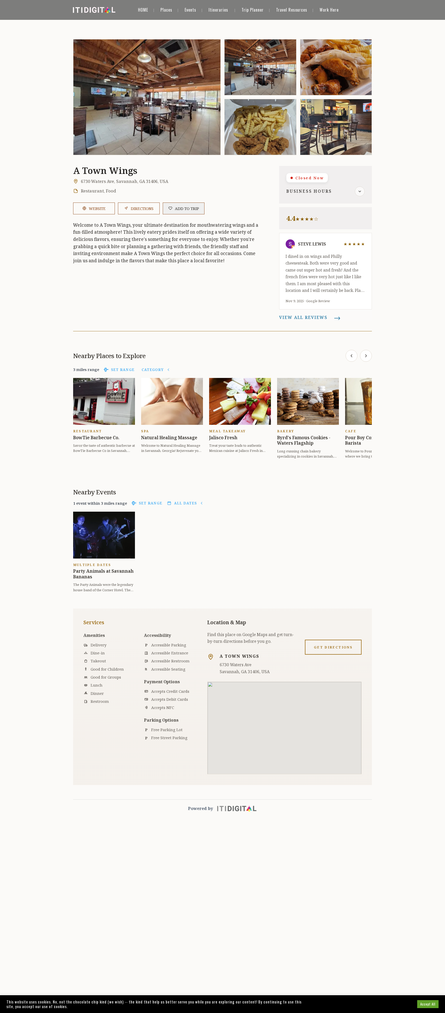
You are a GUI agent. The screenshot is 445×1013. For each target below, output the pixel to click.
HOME (143, 10)
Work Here (329, 10)
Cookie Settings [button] (399, 1004)
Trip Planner (253, 10)
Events (190, 10)
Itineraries (218, 10)
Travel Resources (291, 10)
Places (166, 10)
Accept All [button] (427, 1004)
